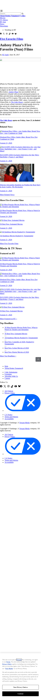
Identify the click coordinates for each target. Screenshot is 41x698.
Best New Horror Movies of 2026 (17, 352)
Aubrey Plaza (13, 92)
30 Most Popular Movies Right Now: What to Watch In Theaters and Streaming (21, 329)
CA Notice (8, 415)
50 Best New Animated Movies (16, 334)
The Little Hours (6, 120)
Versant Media (24, 423)
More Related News (7, 195)
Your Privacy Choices (14, 413)
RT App (3, 22)
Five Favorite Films (11, 38)
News (2, 24)
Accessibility (9, 419)
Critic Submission (11, 372)
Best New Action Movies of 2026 (17, 348)
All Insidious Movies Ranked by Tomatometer (21, 338)
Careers (7, 378)
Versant (19, 660)
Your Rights (9, 668)
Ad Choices (9, 391)
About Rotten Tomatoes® (14, 368)
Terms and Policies (11, 417)
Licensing (8, 374)
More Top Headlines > (8, 356)
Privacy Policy (10, 393)
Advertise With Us (11, 376)
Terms (8, 662)
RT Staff (5, 55)
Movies (2, 18)
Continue (20, 694)
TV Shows (4, 20)
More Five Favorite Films (9, 244)
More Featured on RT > (8, 319)
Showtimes (4, 26)
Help (6, 366)
